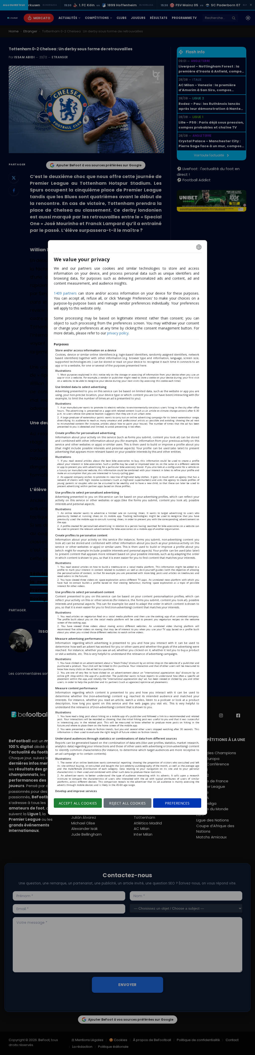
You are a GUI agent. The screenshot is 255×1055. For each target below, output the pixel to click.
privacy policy (117, 333)
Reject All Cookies (127, 803)
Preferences (177, 803)
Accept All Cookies (78, 803)
